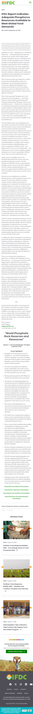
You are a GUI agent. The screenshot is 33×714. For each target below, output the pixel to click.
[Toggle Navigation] (30, 2)
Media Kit (19, 693)
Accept (24, 710)
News (3, 10)
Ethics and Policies (10, 693)
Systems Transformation (21, 506)
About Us (9, 689)
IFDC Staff (5, 30)
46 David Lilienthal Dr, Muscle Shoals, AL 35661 (16, 697)
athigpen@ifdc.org (8, 326)
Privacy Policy (23, 703)
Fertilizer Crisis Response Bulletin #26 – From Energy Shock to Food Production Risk (16, 548)
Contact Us (23, 689)
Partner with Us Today (15, 651)
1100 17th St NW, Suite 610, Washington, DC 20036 (16, 699)
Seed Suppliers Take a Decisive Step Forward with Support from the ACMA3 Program (15, 627)
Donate (26, 693)
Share (3, 510)
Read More (29, 710)
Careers (16, 689)
